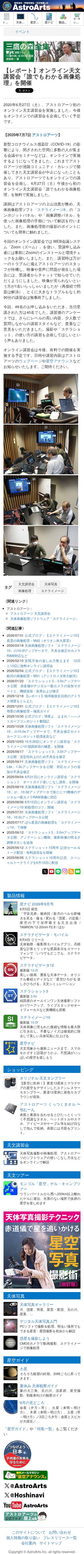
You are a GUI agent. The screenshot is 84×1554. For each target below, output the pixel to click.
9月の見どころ (32, 1402)
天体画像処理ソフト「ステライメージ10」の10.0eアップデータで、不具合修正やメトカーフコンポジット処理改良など (43, 731)
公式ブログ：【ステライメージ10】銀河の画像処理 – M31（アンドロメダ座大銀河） (43, 673)
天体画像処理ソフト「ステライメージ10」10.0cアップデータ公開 (43, 814)
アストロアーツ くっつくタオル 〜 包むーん (50, 1106)
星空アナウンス (59, 361)
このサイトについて (29, 1532)
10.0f (34, 1022)
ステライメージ (52, 590)
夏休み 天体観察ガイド (39, 1385)
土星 (23, 1368)
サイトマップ (50, 1543)
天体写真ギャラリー (36, 1304)
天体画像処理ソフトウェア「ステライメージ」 (44, 618)
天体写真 (50, 584)
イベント (22, 31)
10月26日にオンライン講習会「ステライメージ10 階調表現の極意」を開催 (43, 744)
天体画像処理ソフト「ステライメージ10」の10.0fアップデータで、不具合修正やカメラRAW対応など (43, 650)
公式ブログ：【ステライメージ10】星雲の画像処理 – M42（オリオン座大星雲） (43, 638)
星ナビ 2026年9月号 (37, 904)
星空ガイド (16, 1428)
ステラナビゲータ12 (37, 965)
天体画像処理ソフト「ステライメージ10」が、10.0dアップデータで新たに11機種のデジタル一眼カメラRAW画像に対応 (43, 791)
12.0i (34, 970)
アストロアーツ (45, 134)
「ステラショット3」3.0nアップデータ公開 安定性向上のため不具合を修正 (43, 754)
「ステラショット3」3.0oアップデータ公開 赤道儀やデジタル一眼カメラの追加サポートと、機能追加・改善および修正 (43, 685)
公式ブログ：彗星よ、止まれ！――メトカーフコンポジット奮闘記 (43, 719)
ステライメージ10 (35, 1017)
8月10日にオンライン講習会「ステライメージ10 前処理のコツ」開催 (43, 804)
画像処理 (24, 590)
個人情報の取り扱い (23, 1537)
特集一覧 (44, 1428)
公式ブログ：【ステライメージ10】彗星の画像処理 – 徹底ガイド (43, 709)
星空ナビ (27, 1043)
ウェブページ (30, 361)
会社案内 (28, 1543)
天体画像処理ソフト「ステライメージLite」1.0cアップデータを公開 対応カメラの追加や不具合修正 (43, 766)
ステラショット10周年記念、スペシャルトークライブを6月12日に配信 (43, 860)
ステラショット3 (34, 991)
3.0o (34, 996)
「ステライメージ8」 (51, 209)
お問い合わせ (60, 1532)
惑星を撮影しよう (35, 1338)
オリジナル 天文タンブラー (43, 1078)
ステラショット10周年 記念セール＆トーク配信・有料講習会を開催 (43, 850)
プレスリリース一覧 (60, 1537)
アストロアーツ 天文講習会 (30, 613)
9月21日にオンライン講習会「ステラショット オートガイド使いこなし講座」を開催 (43, 779)
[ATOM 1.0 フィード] (71, 871)
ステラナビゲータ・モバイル (44, 934)
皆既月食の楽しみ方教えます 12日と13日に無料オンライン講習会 (43, 663)
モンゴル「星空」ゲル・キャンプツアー (50, 1186)
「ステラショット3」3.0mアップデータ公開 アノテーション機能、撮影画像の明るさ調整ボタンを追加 (43, 837)
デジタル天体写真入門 (38, 1321)
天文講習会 (26, 584)
